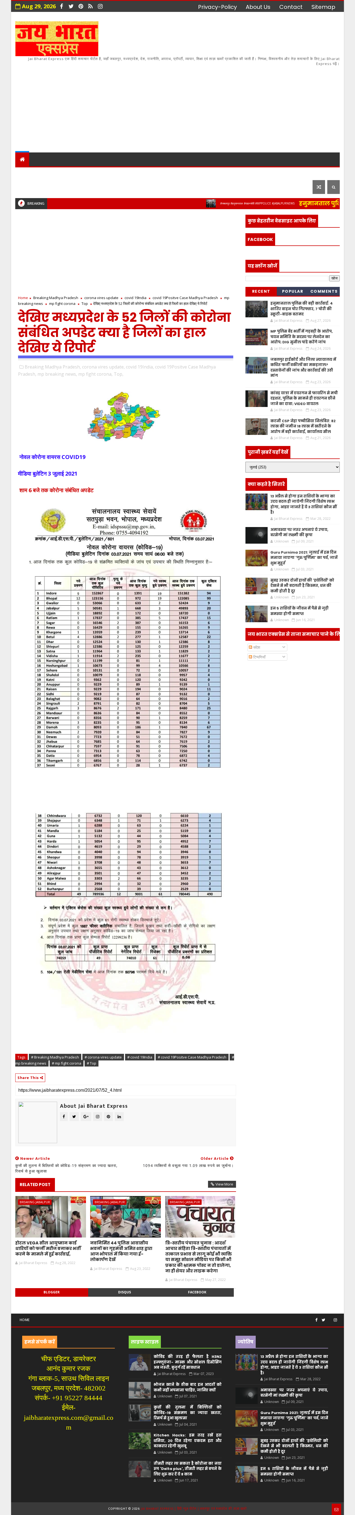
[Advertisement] (238, 105)
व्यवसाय (221, 173)
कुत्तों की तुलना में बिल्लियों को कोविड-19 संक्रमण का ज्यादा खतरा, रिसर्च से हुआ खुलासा (187, 1413)
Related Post (35, 1184)
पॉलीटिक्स (175, 173)
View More (224, 1184)
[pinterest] (81, 6)
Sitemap (323, 7)
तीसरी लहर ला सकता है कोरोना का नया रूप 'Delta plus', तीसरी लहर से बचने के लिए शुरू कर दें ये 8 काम (187, 1469)
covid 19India (135, 297)
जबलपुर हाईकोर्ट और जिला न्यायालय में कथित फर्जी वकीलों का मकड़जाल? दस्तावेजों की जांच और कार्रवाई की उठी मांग (303, 367)
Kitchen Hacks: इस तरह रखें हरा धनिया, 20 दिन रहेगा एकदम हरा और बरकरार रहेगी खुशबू (187, 1441)
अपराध (146, 173)
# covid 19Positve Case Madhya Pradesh (192, 1057)
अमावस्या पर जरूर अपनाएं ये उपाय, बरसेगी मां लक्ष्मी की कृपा (299, 532)
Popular (292, 291)
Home (23, 297)
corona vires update (101, 297)
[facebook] (61, 6)
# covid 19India (139, 1057)
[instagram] (100, 6)
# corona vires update (103, 1057)
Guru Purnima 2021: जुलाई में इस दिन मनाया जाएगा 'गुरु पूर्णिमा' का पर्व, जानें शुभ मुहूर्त (304, 558)
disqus (124, 1292)
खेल (199, 173)
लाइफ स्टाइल (255, 173)
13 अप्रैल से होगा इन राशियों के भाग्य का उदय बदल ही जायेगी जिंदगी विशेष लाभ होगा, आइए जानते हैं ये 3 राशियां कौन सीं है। (303, 504)
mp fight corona (62, 303)
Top (85, 303)
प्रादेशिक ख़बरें (84, 173)
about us (258, 7)
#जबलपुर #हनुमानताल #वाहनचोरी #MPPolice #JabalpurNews (223, 203)
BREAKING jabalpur (35, 1202)
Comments (324, 291)
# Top (91, 1063)
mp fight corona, (95, 374)
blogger (52, 1292)
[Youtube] (329, 1318)
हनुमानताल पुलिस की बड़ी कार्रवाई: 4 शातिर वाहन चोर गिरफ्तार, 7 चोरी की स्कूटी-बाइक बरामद (301, 309)
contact (291, 7)
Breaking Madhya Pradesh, (53, 367)
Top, (118, 374)
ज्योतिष (122, 173)
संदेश (256, 647)
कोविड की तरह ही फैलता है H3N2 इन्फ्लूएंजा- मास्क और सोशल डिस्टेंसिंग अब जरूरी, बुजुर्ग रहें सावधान (187, 1362)
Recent (261, 291)
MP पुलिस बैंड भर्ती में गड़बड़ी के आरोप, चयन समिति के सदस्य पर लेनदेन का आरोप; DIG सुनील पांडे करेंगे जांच (301, 337)
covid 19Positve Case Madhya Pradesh (185, 297)
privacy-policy (217, 7)
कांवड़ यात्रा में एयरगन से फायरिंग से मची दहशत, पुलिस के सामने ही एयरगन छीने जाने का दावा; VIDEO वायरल (304, 398)
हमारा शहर (47, 173)
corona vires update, (103, 367)
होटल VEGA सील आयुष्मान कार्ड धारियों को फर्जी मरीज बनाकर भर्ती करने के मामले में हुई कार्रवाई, (48, 1248)
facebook (197, 1292)
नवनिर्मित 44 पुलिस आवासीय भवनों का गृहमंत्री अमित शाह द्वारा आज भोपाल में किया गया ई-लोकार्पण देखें (121, 1251)
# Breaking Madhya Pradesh (55, 1057)
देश (23, 173)
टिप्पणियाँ (258, 657)
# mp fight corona (66, 1063)
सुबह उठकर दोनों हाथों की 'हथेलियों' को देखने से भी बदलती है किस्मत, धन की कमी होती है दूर (302, 586)
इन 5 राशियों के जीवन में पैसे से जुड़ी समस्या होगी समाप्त (299, 611)
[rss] (90, 6)
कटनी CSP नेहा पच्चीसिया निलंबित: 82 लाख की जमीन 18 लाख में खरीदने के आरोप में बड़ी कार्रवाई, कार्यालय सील (303, 426)
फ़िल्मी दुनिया (295, 173)
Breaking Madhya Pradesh (55, 297)
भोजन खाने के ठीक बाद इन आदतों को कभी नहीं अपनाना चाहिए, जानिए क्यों (187, 1387)
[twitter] (71, 6)
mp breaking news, (57, 374)
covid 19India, (140, 367)
